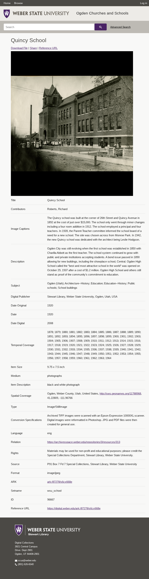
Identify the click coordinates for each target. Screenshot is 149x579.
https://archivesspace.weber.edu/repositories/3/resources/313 (83, 442)
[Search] (100, 27)
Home (7, 3)
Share (33, 48)
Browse (18, 3)
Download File (19, 48)
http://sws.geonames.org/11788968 (120, 393)
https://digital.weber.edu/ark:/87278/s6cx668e (73, 508)
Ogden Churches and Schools (102, 13)
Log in (143, 3)
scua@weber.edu (26, 560)
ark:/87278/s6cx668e (59, 481)
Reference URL (48, 48)
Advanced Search (120, 27)
